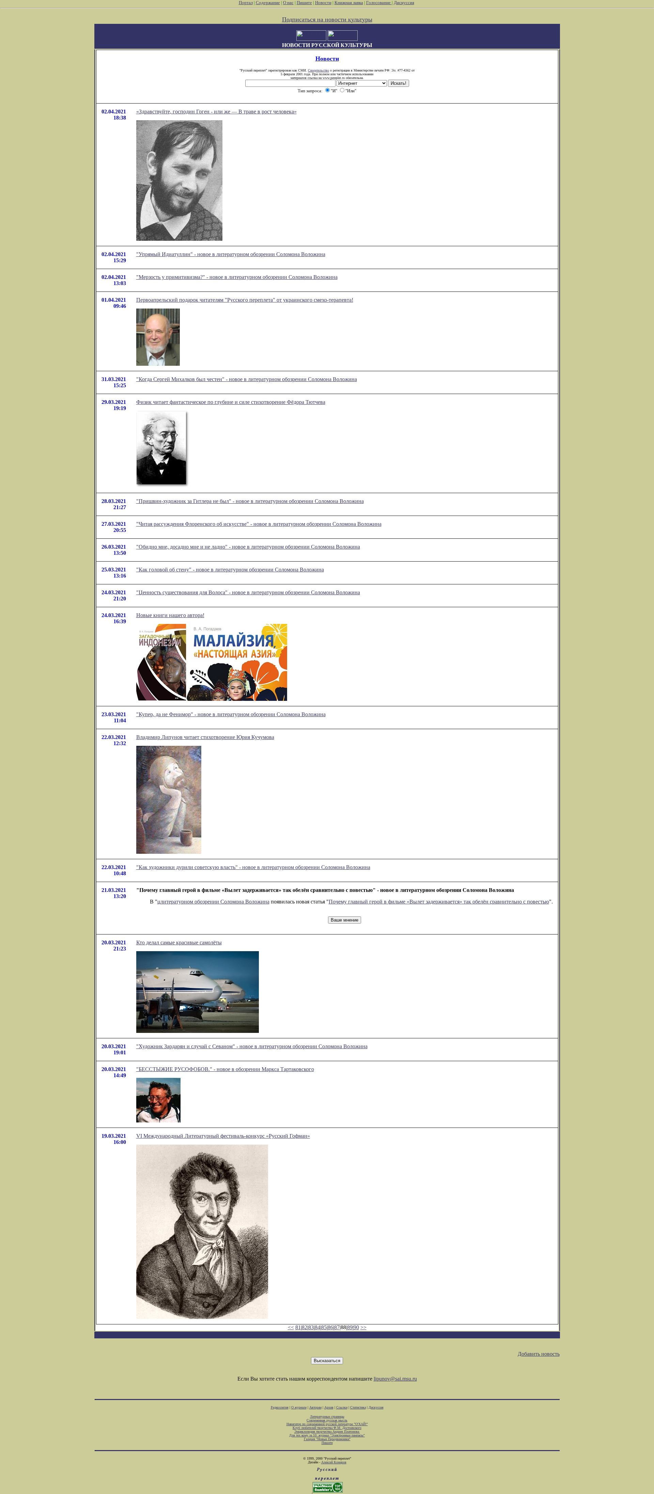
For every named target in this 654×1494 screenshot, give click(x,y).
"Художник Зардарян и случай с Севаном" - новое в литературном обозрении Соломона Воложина (252, 1046)
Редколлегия (280, 1407)
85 (324, 1327)
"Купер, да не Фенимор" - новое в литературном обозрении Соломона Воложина (231, 714)
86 (330, 1327)
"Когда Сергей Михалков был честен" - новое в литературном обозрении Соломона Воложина (246, 379)
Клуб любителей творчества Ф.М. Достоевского (327, 1428)
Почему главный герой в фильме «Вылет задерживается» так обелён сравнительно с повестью (439, 902)
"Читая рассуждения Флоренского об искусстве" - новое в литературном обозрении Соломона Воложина (259, 524)
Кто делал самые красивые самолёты (179, 942)
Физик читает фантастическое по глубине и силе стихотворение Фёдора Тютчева (230, 402)
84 (317, 1327)
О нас (288, 2)
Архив (328, 1407)
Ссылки (341, 1407)
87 (337, 1327)
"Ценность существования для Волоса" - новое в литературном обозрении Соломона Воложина (248, 592)
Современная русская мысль (327, 1420)
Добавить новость (539, 1354)
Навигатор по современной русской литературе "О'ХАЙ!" (327, 1424)
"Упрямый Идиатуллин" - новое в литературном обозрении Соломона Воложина (230, 254)
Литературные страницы (327, 1416)
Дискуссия (404, 2)
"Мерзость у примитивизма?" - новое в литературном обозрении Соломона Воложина (237, 277)
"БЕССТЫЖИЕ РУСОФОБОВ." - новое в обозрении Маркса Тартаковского (225, 1069)
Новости (323, 2)
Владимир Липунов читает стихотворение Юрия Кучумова (205, 737)
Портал (246, 2)
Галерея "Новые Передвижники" (327, 1439)
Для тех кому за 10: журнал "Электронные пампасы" (327, 1435)
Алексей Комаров (333, 1462)
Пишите (304, 2)
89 (350, 1327)
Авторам (315, 1407)
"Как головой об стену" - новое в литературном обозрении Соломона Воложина (230, 569)
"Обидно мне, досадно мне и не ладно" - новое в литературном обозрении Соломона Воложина (248, 547)
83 (311, 1327)
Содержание (268, 2)
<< (291, 1327)
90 (356, 1327)
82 (304, 1327)
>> (363, 1327)
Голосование (379, 2)
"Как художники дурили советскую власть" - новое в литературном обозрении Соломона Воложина (253, 867)
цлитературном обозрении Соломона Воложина (213, 902)
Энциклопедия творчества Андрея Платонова (327, 1431)
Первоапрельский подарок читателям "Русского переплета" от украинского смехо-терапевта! (244, 300)
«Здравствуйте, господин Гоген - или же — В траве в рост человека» (216, 111)
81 (298, 1327)
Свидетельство (318, 70)
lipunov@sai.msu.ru (395, 1379)
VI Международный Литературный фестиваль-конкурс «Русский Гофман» (223, 1136)
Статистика (358, 1407)
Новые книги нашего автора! (170, 615)
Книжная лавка (348, 2)
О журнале (299, 1407)
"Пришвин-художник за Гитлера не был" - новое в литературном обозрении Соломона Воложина (250, 501)
